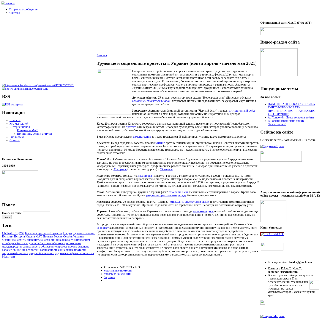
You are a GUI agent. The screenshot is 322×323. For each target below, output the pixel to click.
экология (88, 253)
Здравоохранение (84, 233)
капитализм (73, 243)
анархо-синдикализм (54, 239)
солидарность (48, 249)
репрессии (32, 249)
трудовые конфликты (68, 253)
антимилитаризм (79, 239)
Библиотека (17, 137)
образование (49, 246)
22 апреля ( (120, 169)
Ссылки (15, 140)
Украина (78, 236)
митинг (160, 142)
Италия (30, 236)
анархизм (20, 239)
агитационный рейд (242, 110)
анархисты (34, 239)
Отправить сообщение (23, 9)
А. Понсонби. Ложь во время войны (291, 117)
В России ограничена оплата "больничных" (286, 122)
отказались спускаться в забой (151, 100)
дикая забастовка (40, 243)
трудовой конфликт (41, 253)
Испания (7, 236)
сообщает (103, 227)
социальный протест (15, 253)
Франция (8, 239)
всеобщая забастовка (15, 243)
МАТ (39, 236)
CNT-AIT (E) (10, 233)
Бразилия (31, 233)
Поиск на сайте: (12, 213)
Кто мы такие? (19, 123)
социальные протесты (72, 249)
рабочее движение (13, 249)
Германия (56, 233)
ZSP (21, 233)
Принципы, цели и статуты (34, 133)
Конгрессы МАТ (27, 130)
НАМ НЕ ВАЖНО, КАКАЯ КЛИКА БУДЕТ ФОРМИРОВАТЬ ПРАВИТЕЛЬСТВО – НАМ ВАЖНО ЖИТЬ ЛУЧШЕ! (291, 109)
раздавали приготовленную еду (166, 195)
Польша (48, 236)
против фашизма (78, 246)
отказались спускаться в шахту (189, 201)
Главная (102, 55)
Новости (15, 120)
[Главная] (8, 3)
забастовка (58, 243)
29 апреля (166, 169)
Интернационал (20, 126)
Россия (58, 236)
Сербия (67, 236)
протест (62, 246)
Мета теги (8, 256)
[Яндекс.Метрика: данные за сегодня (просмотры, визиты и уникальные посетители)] (272, 316)
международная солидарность (21, 246)
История (19, 236)
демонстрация (142, 136)
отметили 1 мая (178, 192)
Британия (43, 233)
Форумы (14, 12)
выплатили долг (203, 211)
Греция (67, 233)
